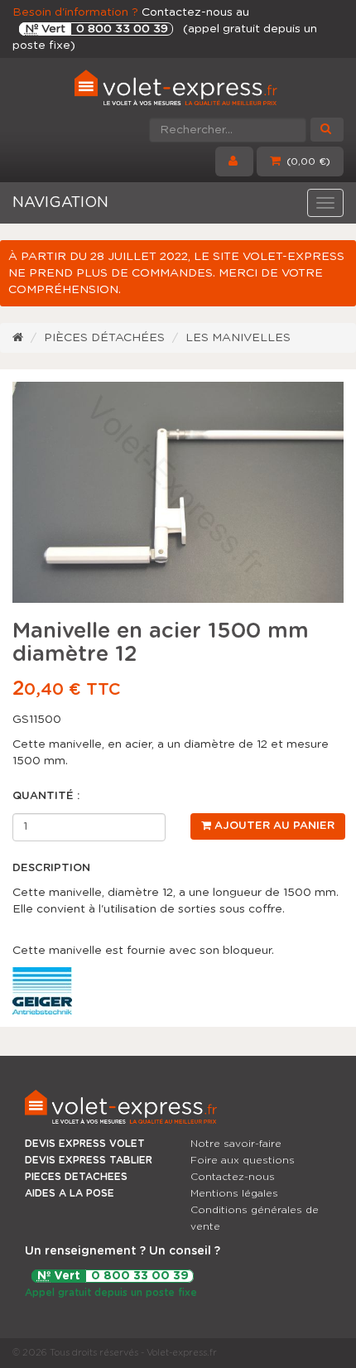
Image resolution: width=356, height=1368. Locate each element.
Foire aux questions (242, 1160)
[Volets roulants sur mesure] (178, 91)
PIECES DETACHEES (76, 1177)
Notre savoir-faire (235, 1144)
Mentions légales (234, 1193)
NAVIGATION (60, 202)
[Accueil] (17, 338)
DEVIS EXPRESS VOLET (85, 1144)
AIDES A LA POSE (69, 1193)
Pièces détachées (104, 338)
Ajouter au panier (272, 826)
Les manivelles (238, 338)
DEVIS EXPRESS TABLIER (88, 1160)
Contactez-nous (232, 1177)
